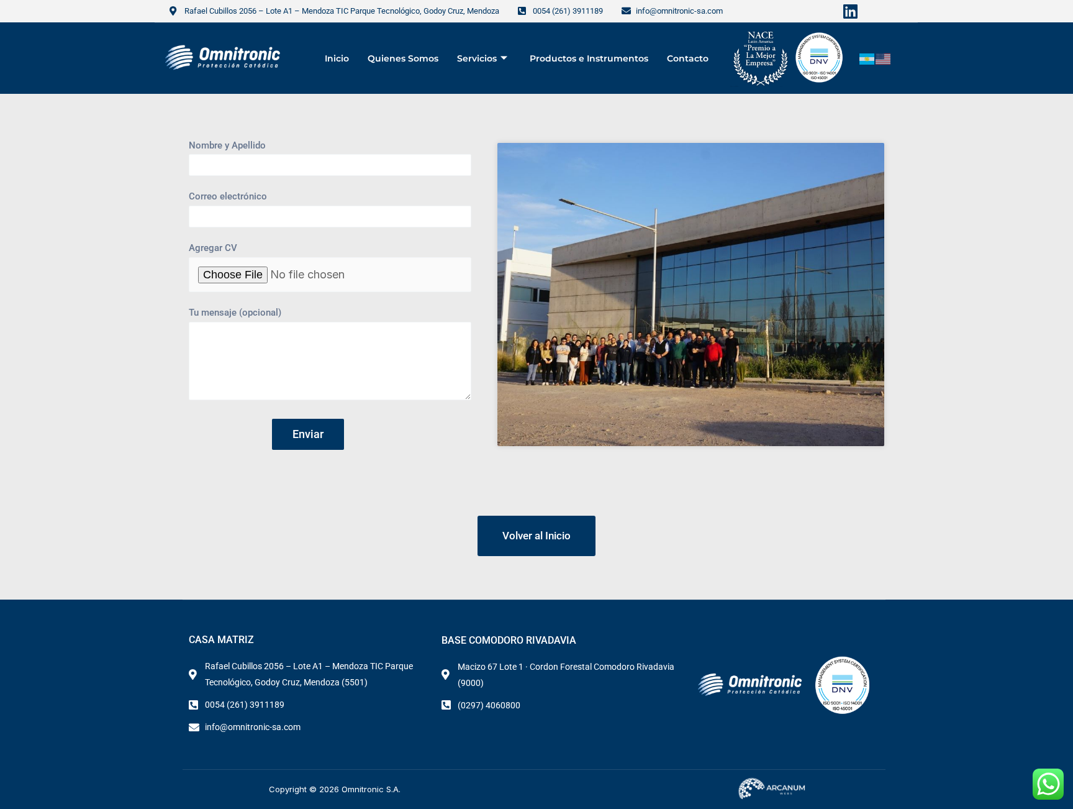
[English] (884, 58)
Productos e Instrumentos (589, 58)
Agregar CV (213, 248)
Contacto (688, 58)
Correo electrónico (228, 196)
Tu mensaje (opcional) (235, 312)
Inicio (337, 58)
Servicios (477, 58)
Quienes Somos (403, 58)
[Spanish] (867, 58)
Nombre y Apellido (227, 145)
